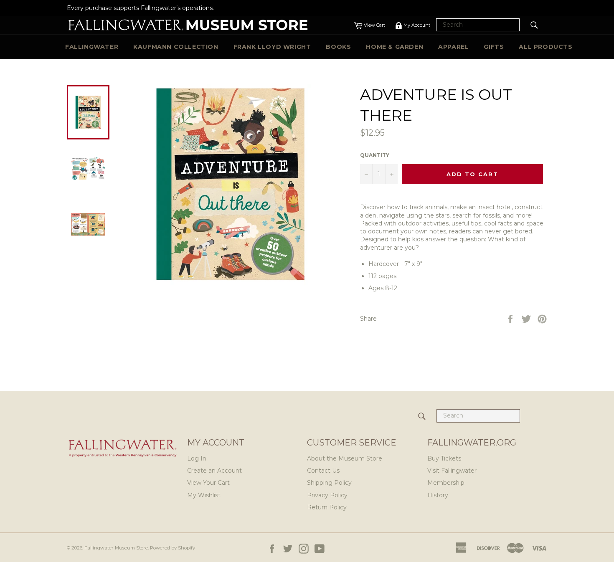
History (437, 495)
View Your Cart (208, 482)
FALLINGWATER (91, 47)
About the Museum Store (344, 458)
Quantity (374, 155)
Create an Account (214, 470)
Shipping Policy (329, 482)
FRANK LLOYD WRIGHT (272, 47)
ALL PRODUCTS (545, 47)
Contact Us (323, 470)
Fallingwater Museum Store (116, 548)
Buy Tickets (444, 458)
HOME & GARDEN (394, 47)
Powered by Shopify (172, 548)
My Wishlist (204, 495)
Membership (445, 482)
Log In (196, 458)
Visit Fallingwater (452, 470)
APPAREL (453, 47)
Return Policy (327, 507)
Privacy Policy (327, 495)
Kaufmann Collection (175, 47)
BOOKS (338, 47)
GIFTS (494, 47)
